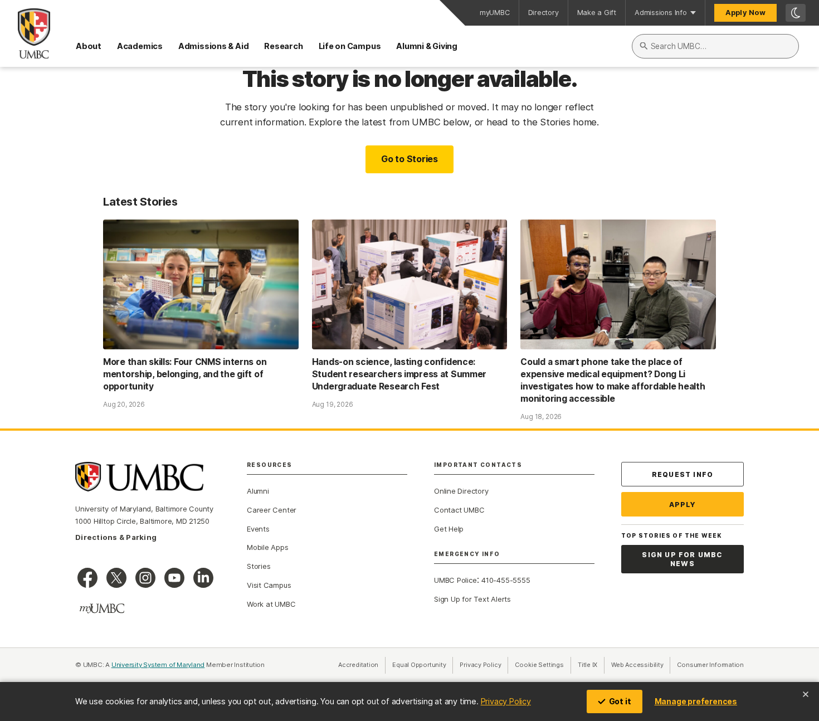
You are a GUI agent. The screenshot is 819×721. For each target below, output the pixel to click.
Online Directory (461, 490)
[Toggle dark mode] (796, 13)
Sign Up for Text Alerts (472, 599)
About (88, 46)
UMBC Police (455, 580)
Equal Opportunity (422, 665)
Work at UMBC (271, 604)
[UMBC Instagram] (145, 578)
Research (283, 46)
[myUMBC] (102, 608)
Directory (543, 12)
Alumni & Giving (426, 46)
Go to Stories (409, 158)
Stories (258, 566)
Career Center (271, 509)
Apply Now (745, 12)
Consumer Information (710, 665)
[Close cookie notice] (805, 694)
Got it (620, 701)
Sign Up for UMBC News (682, 559)
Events (258, 528)
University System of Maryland (158, 665)
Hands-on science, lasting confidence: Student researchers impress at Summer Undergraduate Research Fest (399, 374)
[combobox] (715, 46)
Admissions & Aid (213, 46)
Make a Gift (597, 12)
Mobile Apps (268, 547)
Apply (682, 504)
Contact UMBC (459, 509)
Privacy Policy (506, 701)
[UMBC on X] (116, 578)
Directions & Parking (116, 537)
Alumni (258, 490)
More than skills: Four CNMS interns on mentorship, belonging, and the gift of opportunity (184, 374)
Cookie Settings (539, 665)
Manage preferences (696, 701)
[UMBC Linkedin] (203, 578)
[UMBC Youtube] (174, 578)
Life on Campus (350, 46)
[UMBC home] (25, 33)
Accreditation (358, 665)
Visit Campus (269, 585)
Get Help (449, 528)
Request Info (682, 474)
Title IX (591, 665)
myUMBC (495, 12)
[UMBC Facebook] (87, 578)
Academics (140, 46)
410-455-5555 (505, 580)
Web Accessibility (640, 665)
